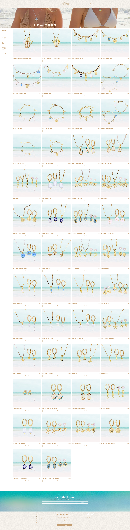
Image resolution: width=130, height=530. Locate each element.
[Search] (90, 4)
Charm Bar (4, 47)
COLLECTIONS (38, 518)
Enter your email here (45, 500)
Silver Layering (5, 35)
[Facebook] (93, 514)
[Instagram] (88, 514)
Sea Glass (4, 48)
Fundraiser (4, 53)
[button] (94, 3)
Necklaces (4, 37)
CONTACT (37, 522)
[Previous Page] (65, 487)
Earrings (3, 38)
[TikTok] (91, 514)
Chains (3, 43)
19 (74, 487)
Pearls (3, 49)
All (2, 32)
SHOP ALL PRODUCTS (45, 25)
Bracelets (4, 41)
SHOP (36, 516)
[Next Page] (77, 487)
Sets (2, 36)
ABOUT (36, 520)
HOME (36, 514)
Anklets (3, 42)
